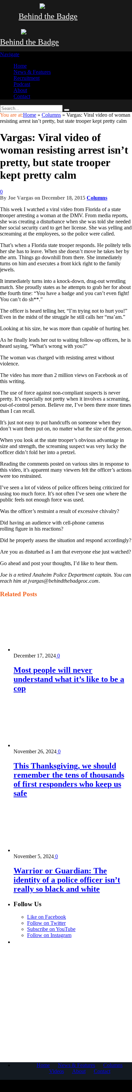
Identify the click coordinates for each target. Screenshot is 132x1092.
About (20, 90)
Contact (22, 96)
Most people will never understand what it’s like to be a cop (69, 679)
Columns (97, 198)
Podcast (22, 84)
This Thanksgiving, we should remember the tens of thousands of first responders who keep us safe (69, 779)
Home (20, 66)
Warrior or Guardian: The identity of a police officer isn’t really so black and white (67, 879)
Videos (56, 1071)
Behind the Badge (48, 16)
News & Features (32, 72)
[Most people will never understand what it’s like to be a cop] (50, 649)
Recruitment (27, 78)
